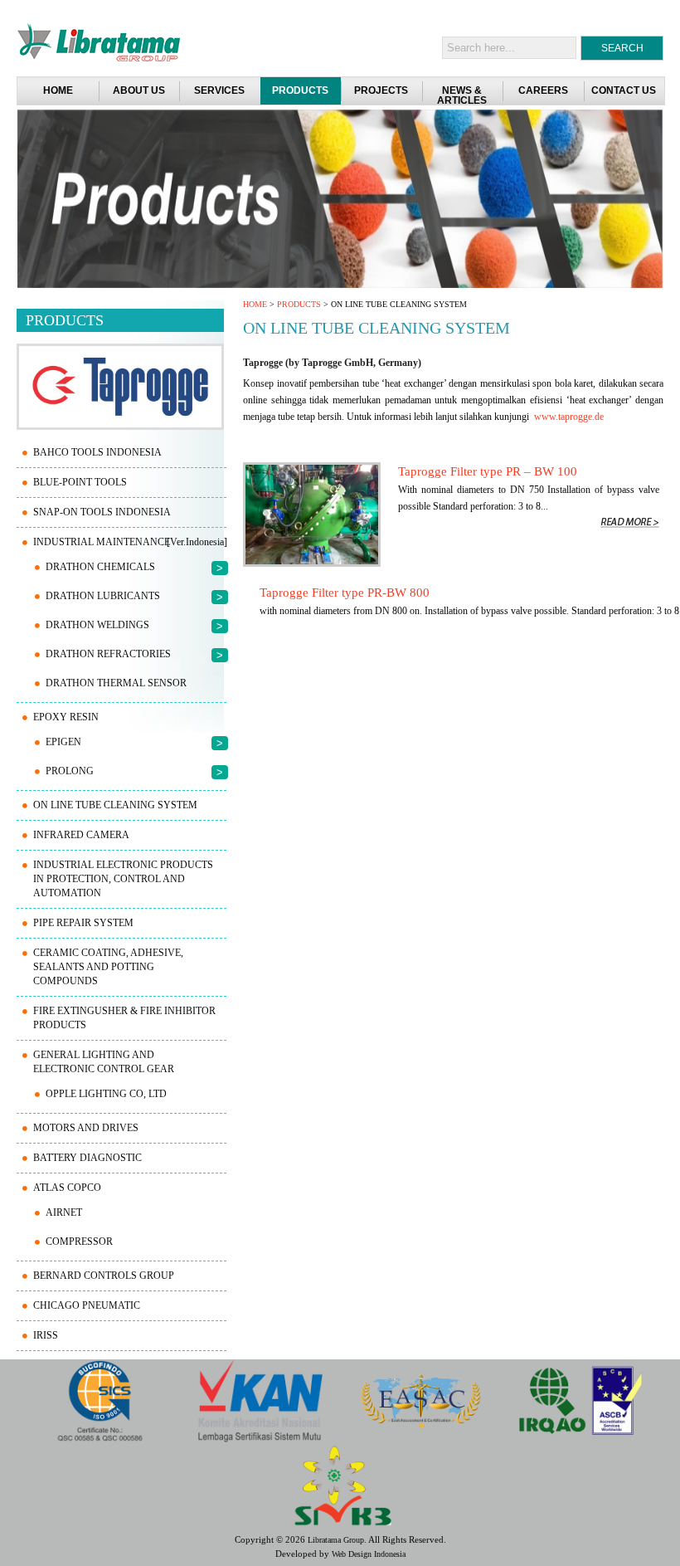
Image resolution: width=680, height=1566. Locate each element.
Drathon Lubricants (103, 596)
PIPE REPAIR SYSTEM (83, 923)
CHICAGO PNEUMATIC (86, 1305)
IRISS (45, 1335)
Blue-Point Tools (80, 482)
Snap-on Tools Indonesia (102, 512)
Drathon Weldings (97, 625)
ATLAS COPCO (67, 1187)
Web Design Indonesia (369, 1554)
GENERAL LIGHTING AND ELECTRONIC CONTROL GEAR (103, 1062)
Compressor (79, 1241)
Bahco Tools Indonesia (97, 452)
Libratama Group (336, 1539)
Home (58, 90)
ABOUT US (139, 90)
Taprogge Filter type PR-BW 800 (345, 592)
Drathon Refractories (108, 654)
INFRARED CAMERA (81, 835)
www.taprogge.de (569, 416)
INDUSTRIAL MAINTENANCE (101, 542)
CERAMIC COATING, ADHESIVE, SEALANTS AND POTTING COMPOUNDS (108, 967)
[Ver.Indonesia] (197, 542)
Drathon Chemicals (100, 567)
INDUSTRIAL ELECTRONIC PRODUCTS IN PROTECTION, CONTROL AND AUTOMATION (123, 879)
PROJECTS (381, 90)
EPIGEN (63, 742)
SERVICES (219, 90)
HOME (255, 304)
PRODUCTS (300, 90)
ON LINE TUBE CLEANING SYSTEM (115, 805)
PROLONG (70, 771)
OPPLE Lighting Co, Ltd (106, 1094)
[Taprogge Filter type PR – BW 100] (312, 563)
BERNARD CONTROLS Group (103, 1275)
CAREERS (543, 90)
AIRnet (64, 1212)
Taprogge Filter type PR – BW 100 (487, 471)
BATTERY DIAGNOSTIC (87, 1158)
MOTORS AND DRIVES (85, 1128)
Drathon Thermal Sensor (116, 683)
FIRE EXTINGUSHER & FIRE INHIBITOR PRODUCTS (124, 1018)
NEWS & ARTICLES (462, 95)
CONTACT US (623, 90)
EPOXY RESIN (66, 717)
